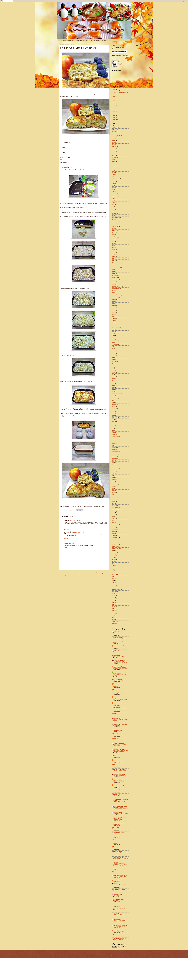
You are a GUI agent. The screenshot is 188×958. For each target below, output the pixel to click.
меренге (113, 372)
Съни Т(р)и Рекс (116, 795)
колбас (113, 290)
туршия (113, 565)
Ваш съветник (116, 655)
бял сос (113, 172)
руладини (114, 490)
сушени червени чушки (117, 548)
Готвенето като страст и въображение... (118, 833)
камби (113, 247)
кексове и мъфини (116, 267)
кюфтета (114, 325)
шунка (113, 608)
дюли (113, 206)
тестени (70, 512)
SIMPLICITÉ (116, 827)
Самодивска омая (117, 894)
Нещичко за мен (81, 40)
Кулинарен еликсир (117, 812)
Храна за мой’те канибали (119, 645)
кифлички (114, 280)
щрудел (113, 610)
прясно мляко (115, 458)
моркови (113, 376)
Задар (114, 756)
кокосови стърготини (116, 286)
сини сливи (114, 499)
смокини (113, 520)
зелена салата (115, 224)
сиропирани (114, 505)
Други (113, 204)
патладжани (114, 417)
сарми (113, 494)
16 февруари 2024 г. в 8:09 (75, 520)
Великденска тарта (117, 765)
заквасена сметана (116, 217)
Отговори (67, 529)
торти (113, 561)
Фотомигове (114, 572)
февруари (116, 90)
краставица (114, 305)
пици (113, 430)
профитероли (115, 454)
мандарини (114, 359)
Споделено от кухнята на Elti (120, 724)
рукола (113, 486)
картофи (113, 254)
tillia (68, 532)
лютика (113, 352)
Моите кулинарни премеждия (120, 903)
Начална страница (67, 40)
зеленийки (114, 228)
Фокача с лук (115, 900)
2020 (114, 103)
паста (113, 411)
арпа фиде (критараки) (117, 135)
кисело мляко (115, 279)
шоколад (114, 606)
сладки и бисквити (116, 509)
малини (113, 357)
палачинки (114, 404)
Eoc (114, 755)
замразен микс (115, 221)
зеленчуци (114, 230)
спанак (113, 533)
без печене (114, 146)
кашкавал (114, 264)
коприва (113, 301)
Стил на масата (116, 913)
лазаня (113, 329)
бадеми (113, 138)
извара (113, 239)
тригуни (113, 563)
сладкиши (114, 511)
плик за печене (115, 434)
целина (113, 587)
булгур (113, 163)
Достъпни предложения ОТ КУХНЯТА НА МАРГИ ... (119, 939)
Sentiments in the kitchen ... (119, 769)
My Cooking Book (117, 789)
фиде (113, 569)
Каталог (104, 40)
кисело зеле (114, 277)
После (114, 739)
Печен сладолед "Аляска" (118, 680)
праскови (114, 449)
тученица (114, 567)
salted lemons (116, 697)
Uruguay (66, 543)
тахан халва (114, 552)
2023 (114, 96)
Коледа (113, 292)
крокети (113, 314)
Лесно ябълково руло (117, 651)
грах (113, 185)
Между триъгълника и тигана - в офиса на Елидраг (120, 807)
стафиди (114, 535)
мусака (113, 380)
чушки (113, 602)
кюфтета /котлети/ (116, 327)
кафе (113, 258)
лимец (113, 337)
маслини (113, 365)
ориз (113, 402)
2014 (114, 115)
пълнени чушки (115, 468)
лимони (113, 339)
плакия (113, 432)
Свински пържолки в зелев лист (119, 775)
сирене (113, 501)
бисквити (114, 151)
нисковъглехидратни (116, 393)
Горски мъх (116, 846)
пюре (113, 475)
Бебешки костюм (116, 909)
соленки (113, 527)
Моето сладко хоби (117, 679)
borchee (99, 955)
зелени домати (115, 226)
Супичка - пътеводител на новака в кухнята (119, 818)
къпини (113, 324)
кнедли (113, 282)
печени (113, 421)
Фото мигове (94, 40)
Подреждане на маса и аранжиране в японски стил (119, 915)
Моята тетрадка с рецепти (119, 889)
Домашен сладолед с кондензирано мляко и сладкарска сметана (120, 674)
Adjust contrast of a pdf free (118, 790)
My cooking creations (118, 637)
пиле (113, 425)
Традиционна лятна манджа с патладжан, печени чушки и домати (120, 668)
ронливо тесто (115, 484)
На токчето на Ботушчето (118, 848)
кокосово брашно (115, 288)
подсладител (115, 439)
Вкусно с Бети (116, 631)
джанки (113, 194)
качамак (113, 260)
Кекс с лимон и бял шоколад (119, 890)
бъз (112, 170)
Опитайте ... (116, 760)
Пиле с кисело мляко (117, 734)
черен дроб (114, 591)
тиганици (114, 555)
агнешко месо (115, 127)
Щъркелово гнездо (117, 666)
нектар (113, 391)
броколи (113, 161)
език (113, 208)
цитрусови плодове (116, 589)
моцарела (114, 378)
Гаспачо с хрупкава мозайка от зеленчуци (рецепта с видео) (119, 633)
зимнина (113, 232)
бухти (113, 166)
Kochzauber (116, 862)
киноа (113, 271)
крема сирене (115, 309)
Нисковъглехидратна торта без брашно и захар (119, 745)
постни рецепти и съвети (119, 857)
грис (113, 189)
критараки (114, 312)
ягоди (113, 615)
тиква (113, 557)
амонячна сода (115, 131)
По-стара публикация (102, 573)
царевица (114, 585)
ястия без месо (115, 621)
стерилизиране (115, 537)
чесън (113, 597)
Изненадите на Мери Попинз (120, 875)
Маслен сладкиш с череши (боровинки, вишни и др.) (118, 693)
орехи (113, 400)
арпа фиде (114, 133)
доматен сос (114, 200)
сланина (113, 514)
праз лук (113, 445)
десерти (113, 193)
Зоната (113, 234)
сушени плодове (115, 546)
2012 (114, 119)
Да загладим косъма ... (118, 930)
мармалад (114, 361)
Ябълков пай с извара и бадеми (119, 770)
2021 (114, 100)
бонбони (113, 155)
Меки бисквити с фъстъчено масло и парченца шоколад (120, 853)
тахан (113, 550)
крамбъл (113, 303)
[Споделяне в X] (79, 510)
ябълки (113, 613)
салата (113, 492)
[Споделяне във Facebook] (80, 510)
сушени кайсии (115, 544)
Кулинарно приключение (119, 749)
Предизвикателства (116, 451)
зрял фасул (114, 237)
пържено (113, 471)
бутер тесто (114, 165)
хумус (113, 582)
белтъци (113, 148)
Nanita (114, 779)
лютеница (114, 350)
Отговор (65, 526)
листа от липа (115, 340)
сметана (113, 518)
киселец (113, 273)
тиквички (114, 559)
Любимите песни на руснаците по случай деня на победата (120, 921)
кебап (113, 265)
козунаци (114, 284)
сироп (113, 503)
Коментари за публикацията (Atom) (73, 575)
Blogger (111, 955)
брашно (113, 159)
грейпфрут (114, 187)
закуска (113, 219)
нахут (113, 389)
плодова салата (115, 436)
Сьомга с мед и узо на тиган (119, 647)
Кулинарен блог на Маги (119, 774)
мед (112, 368)
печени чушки (115, 423)
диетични (114, 198)
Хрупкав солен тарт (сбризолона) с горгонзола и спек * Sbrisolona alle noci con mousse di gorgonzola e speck (120, 640)
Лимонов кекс (116, 905)
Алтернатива (116, 895)
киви (113, 269)
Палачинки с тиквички (117, 819)
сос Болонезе (115, 529)
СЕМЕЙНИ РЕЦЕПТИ (116, 497)
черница (113, 595)
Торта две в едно (116, 824)
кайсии (113, 243)
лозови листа (115, 344)
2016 (114, 111)
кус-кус (113, 320)
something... (116, 738)
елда (113, 211)
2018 (114, 107)
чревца (113, 600)
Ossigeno (115, 729)
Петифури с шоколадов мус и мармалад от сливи (119, 802)
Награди (113, 385)
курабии (113, 318)
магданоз (114, 353)
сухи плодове (115, 542)
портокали (114, 441)
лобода (113, 342)
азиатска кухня (115, 129)
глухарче (114, 181)
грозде (113, 191)
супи (113, 539)
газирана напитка (115, 178)
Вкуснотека (116, 713)
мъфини (113, 382)
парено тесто (114, 410)
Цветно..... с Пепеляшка (118, 660)
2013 (114, 117)
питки (113, 428)
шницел (113, 604)
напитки (113, 387)
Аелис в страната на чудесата (120, 925)
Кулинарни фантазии (118, 718)
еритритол (114, 213)
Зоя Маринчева (117, 919)
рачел (113, 481)
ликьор (113, 335)
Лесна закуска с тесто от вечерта (120, 876)
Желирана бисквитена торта (119, 926)
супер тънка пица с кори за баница (120, 813)
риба (113, 482)
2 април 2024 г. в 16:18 (73, 543)
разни (113, 477)
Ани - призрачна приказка (118, 931)
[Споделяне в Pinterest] (82, 510)
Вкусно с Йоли (116, 650)
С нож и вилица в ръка (118, 683)
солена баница (115, 526)
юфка (113, 612)
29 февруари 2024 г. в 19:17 (78, 532)
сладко (113, 512)
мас (112, 363)
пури (113, 464)
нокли (113, 396)
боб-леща (114, 153)
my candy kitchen (117, 702)
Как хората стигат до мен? (118, 656)
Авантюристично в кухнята (119, 823)
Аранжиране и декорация (119, 908)
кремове (113, 310)
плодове (113, 438)
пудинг (113, 460)
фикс (113, 570)
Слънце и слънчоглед (118, 785)
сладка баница (115, 507)
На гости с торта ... (117, 786)
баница (65, 512)
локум (113, 346)
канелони (114, 249)
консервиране (115, 297)
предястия (114, 453)
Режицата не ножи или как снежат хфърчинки (119, 935)
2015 (114, 113)
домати (113, 202)
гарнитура (114, 179)
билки (113, 150)
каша (113, 262)
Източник (62, 503)
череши (113, 593)
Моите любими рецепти (118, 899)
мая (112, 367)
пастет (113, 413)
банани (113, 142)
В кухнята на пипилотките (119, 871)
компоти (113, 294)
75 (112, 125)
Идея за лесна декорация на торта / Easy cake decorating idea (120, 751)
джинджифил (115, 196)
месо (113, 374)
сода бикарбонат (115, 524)
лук (112, 348)
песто (113, 419)
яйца (113, 619)
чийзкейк (114, 598)
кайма (113, 241)
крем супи (114, 307)
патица (113, 415)
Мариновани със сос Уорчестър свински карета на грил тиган (119, 781)
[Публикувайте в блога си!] (78, 510)
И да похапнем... (117, 707)
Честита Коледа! (116, 725)
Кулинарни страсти (117, 851)
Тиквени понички (116, 704)
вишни (113, 176)
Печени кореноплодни (118, 714)
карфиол (114, 256)
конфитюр (114, 299)
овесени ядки (115, 398)
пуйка (113, 462)
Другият (115, 883)
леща (113, 333)
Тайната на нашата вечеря (119, 764)
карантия (114, 252)
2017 (114, 109)
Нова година (114, 395)
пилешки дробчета (116, 426)
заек (113, 215)
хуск (113, 584)
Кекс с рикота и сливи (117, 730)
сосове (113, 531)
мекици (113, 370)
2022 (114, 98)
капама (113, 251)
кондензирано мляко (116, 295)
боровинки (114, 157)
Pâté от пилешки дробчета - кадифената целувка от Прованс (120, 662)
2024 (114, 89)
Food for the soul (117, 733)
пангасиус (114, 406)
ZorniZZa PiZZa (116, 794)
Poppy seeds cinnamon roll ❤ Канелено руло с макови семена (120, 699)
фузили (113, 576)
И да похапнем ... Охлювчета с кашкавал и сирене (119, 709)
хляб (113, 580)
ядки (113, 617)
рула (113, 488)
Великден (114, 174)
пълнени (113, 466)
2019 (114, 105)
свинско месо (115, 496)
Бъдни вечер (114, 168)
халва (113, 578)
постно (113, 443)
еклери (113, 209)
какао (113, 245)
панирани (114, 408)
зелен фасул (114, 222)
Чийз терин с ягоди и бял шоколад (120, 808)
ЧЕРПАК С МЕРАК (117, 672)
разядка (113, 479)
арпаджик (114, 136)
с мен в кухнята (117, 880)
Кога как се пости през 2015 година (120, 858)
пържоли (114, 473)
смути (113, 522)
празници (114, 447)
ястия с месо (114, 623)
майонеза (114, 355)
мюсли (113, 383)
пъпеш (113, 469)
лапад (113, 331)
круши (113, 316)
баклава (113, 140)
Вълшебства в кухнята (118, 743)
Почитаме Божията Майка (118, 761)
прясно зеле (114, 456)
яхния (113, 625)
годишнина (114, 183)
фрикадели (114, 574)
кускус (113, 322)
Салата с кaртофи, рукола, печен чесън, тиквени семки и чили (120, 835)
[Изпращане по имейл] (76, 510)
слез (113, 516)
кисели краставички (116, 275)
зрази (113, 236)
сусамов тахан (115, 541)
